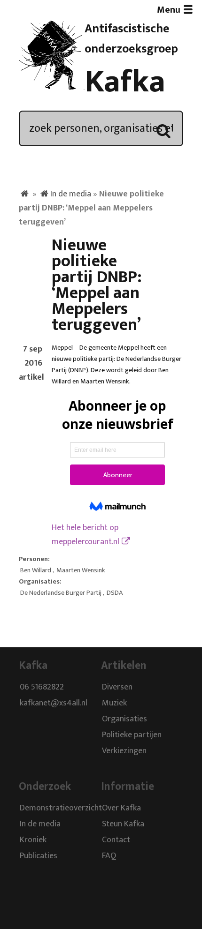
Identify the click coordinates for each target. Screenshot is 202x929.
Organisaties (124, 719)
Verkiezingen (124, 751)
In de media (70, 194)
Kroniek (33, 840)
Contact (116, 840)
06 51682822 (42, 688)
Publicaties (38, 856)
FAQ (109, 856)
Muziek (114, 704)
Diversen (117, 688)
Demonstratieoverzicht (61, 808)
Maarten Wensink (80, 570)
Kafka (125, 82)
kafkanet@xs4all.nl (53, 704)
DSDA (115, 593)
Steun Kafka (123, 824)
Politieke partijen (132, 735)
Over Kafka (121, 808)
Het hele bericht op (85, 535)
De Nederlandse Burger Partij (60, 593)
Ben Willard (35, 570)
